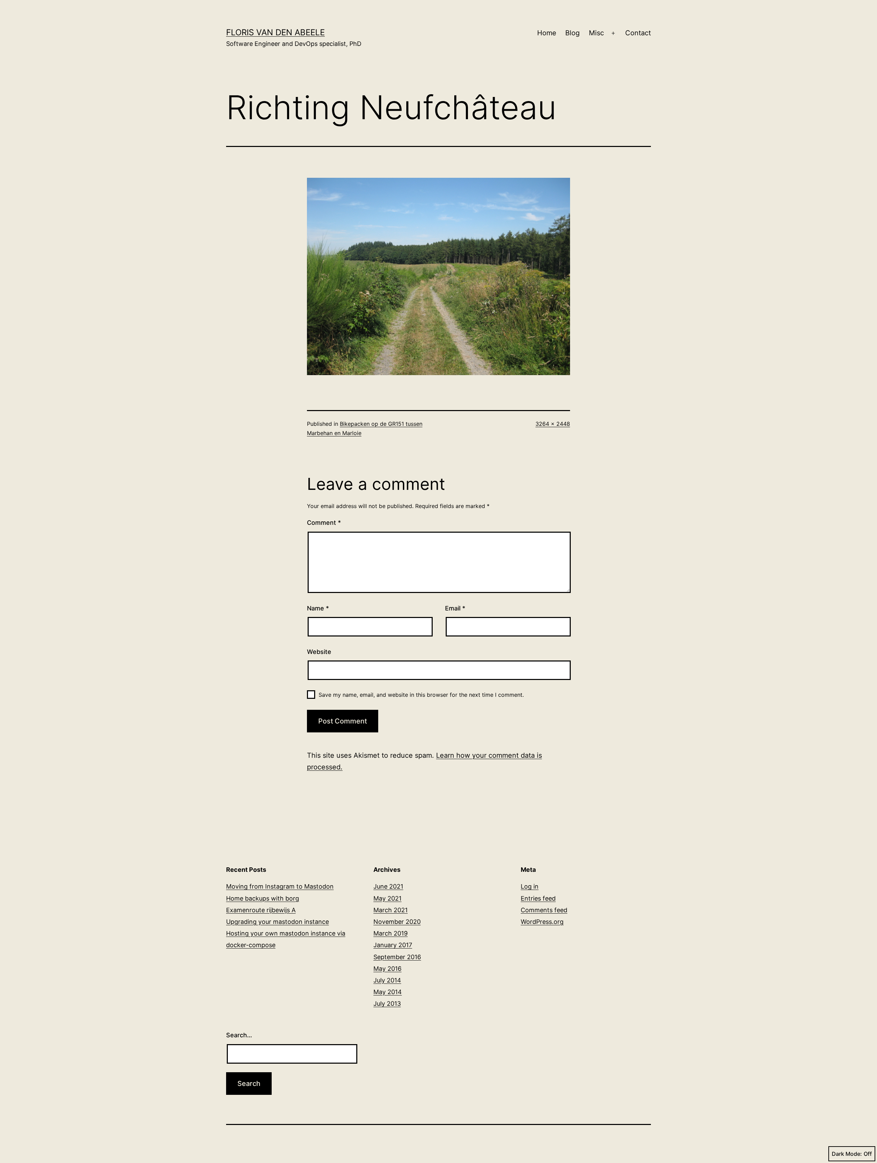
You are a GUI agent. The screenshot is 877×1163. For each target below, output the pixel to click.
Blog (572, 33)
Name (318, 608)
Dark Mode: (847, 1153)
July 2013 (387, 1003)
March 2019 (390, 933)
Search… (239, 1035)
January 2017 (392, 945)
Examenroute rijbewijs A (261, 910)
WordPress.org (542, 921)
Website (319, 651)
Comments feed (544, 910)
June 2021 (388, 886)
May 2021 (387, 898)
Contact (638, 33)
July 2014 (387, 980)
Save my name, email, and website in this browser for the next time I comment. (421, 694)
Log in (530, 886)
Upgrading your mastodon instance (277, 921)
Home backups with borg (262, 898)
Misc (596, 33)
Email (455, 608)
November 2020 (397, 921)
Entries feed (538, 898)
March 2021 (390, 910)
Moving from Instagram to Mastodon (280, 886)
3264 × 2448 (552, 423)
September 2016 (397, 957)
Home (546, 33)
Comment (324, 522)
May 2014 (387, 991)
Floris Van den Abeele (275, 32)
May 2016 (387, 968)
